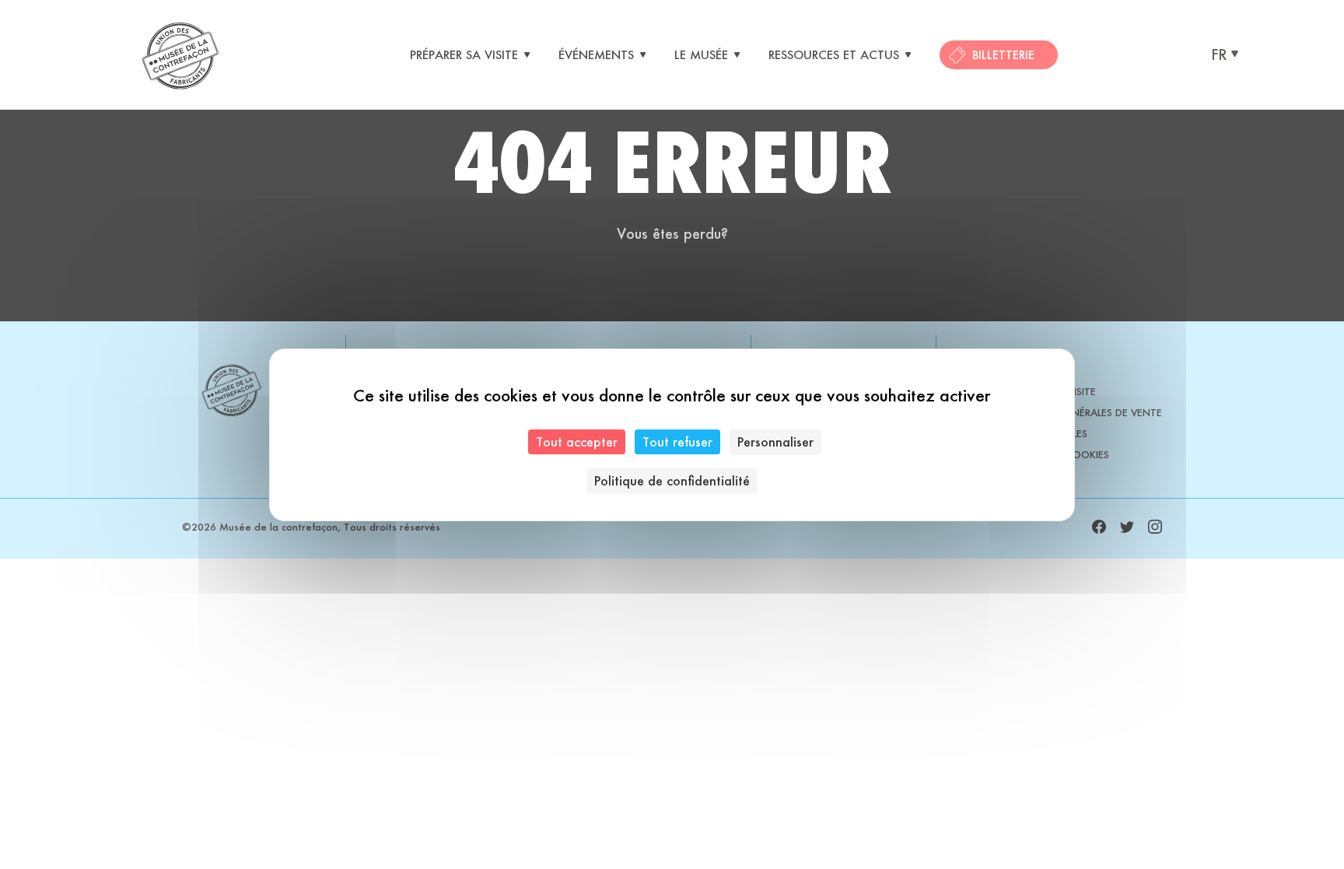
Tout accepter (577, 441)
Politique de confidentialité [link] (672, 480)
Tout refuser (677, 441)
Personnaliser (775, 441)
